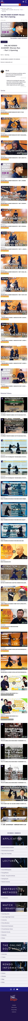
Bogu (3, 979)
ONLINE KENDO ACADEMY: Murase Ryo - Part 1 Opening (12, 10)
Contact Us (14, 1011)
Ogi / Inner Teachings (7, 853)
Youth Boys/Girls (5, 914)
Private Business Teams (7, 929)
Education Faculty (6, 932)
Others (3, 938)
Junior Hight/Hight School (8, 917)
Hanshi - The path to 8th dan (8, 875)
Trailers (3, 957)
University (4, 920)
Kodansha (4, 935)
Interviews (4, 954)
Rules (3, 982)
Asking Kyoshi (5, 878)
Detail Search (24, 4)
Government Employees (7, 926)
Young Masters (5, 872)
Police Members (5, 923)
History (3, 973)
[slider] (10, 35)
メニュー (26, 1)
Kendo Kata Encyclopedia (8, 850)
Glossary (4, 976)
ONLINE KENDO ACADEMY (8, 847)
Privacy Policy (14, 1009)
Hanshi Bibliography (6, 869)
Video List (9, 8)
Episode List (9, 62)
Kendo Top (3, 8)
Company (14, 1005)
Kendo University (6, 881)
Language (23, 1)
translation (4, 42)
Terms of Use (14, 1007)
